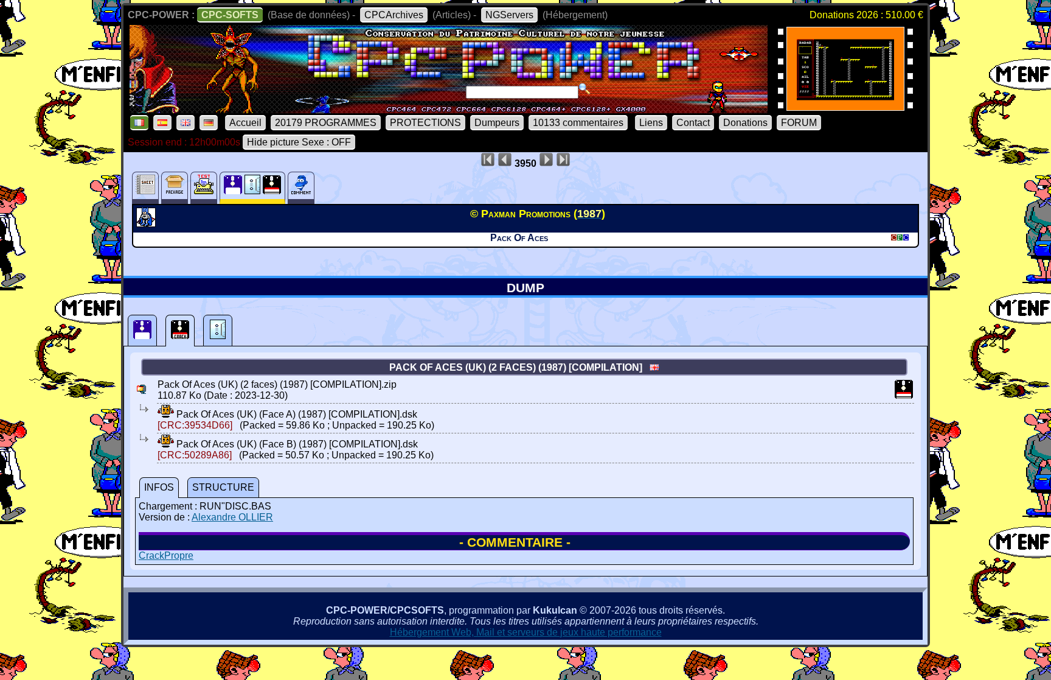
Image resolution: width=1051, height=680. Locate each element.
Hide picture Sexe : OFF (299, 142)
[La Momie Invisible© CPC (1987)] (845, 107)
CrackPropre (166, 555)
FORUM (799, 122)
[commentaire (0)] (301, 188)
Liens (651, 122)
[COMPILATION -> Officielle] (147, 223)
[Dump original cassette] (217, 330)
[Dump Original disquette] (142, 330)
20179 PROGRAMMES (325, 122)
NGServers (509, 15)
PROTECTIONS (425, 122)
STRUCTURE (223, 487)
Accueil (245, 122)
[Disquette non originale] (180, 330)
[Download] (166, 414)
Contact (693, 122)
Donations (745, 122)
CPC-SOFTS (229, 15)
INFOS (159, 487)
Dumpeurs (496, 122)
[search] (584, 89)
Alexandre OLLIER (232, 517)
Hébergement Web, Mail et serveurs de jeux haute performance (526, 632)
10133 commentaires (578, 122)
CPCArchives (393, 15)
